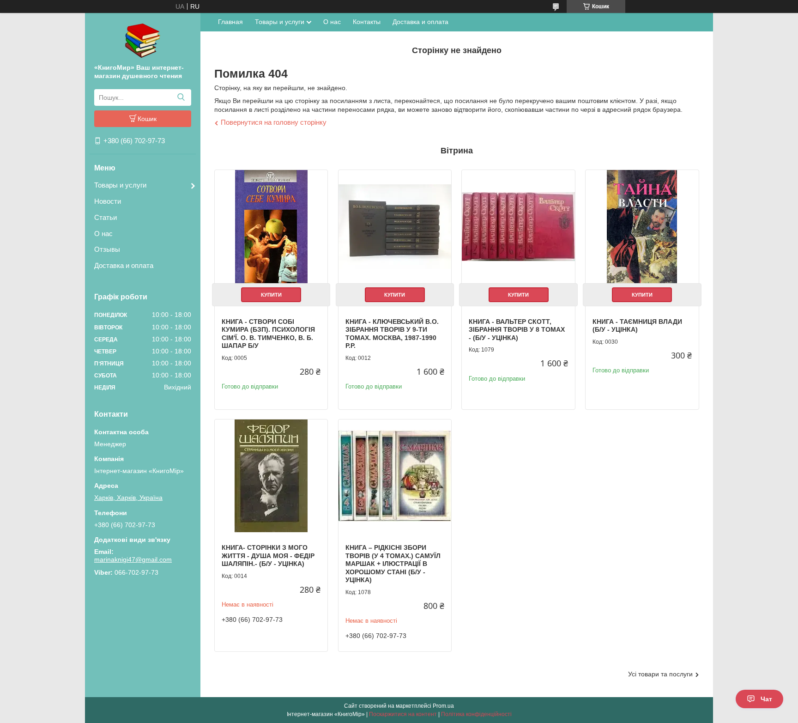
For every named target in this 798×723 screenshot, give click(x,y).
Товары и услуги (120, 185)
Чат (766, 699)
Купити (271, 295)
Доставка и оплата (123, 265)
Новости (107, 201)
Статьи (105, 217)
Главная (230, 21)
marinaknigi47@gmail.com (133, 559)
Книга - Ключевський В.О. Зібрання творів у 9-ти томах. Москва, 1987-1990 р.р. (392, 334)
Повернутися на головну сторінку (273, 122)
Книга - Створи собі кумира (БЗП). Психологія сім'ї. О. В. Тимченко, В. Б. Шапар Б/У (268, 334)
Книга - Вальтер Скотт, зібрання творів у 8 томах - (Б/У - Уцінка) (517, 329)
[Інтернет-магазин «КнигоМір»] (142, 40)
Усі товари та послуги (660, 674)
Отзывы (107, 249)
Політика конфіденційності (476, 714)
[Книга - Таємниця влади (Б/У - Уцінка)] (642, 226)
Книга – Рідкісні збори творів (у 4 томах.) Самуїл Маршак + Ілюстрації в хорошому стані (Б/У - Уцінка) (393, 563)
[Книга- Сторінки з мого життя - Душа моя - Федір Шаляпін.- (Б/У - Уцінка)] (271, 475)
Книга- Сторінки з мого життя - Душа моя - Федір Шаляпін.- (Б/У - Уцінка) (268, 555)
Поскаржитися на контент (403, 714)
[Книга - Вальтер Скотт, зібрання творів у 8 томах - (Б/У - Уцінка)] (518, 226)
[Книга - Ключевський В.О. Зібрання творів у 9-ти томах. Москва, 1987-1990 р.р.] (395, 226)
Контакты (367, 21)
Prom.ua (443, 706)
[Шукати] (180, 97)
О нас (103, 233)
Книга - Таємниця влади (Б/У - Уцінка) (637, 326)
